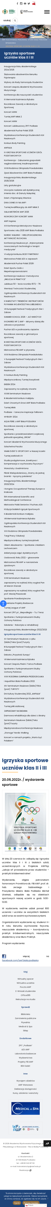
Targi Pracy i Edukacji (14, 535)
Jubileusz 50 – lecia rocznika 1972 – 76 (22, 284)
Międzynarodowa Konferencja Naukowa (23, 728)
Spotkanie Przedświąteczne (17, 598)
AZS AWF (25, 1049)
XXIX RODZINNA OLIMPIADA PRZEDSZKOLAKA (24, 676)
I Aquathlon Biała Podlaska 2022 (19, 681)
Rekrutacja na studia (25, 999)
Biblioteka (25, 1014)
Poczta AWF (25, 987)
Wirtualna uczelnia (25, 983)
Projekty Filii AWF (25, 1061)
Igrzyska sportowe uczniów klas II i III (22, 634)
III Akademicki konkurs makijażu (19, 398)
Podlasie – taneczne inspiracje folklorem (23, 412)
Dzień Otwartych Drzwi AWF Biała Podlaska (24, 403)
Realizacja (24, 1170)
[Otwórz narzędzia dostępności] (3, 603)
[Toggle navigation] (47, 12)
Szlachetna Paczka (13, 446)
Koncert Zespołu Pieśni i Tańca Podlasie (23, 664)
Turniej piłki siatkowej (14, 706)
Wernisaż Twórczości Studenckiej (20, 288)
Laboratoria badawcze (25, 1053)
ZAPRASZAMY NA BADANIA (15, 711)
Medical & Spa (25, 1026)
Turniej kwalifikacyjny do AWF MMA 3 (21, 207)
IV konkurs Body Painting (15, 375)
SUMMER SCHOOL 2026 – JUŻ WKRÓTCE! (22, 317)
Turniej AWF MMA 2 (13, 116)
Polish (30, 1205)
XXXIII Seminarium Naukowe (17, 393)
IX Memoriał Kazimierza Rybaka (19, 99)
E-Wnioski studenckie (26, 991)
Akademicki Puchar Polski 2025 (18, 130)
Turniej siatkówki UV (13, 455)
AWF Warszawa (25, 1085)
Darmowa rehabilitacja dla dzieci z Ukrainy (24, 715)
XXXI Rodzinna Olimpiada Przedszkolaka (23, 354)
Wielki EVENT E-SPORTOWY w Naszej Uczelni (24, 451)
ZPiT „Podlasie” (25, 1045)
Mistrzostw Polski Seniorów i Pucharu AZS (23, 504)
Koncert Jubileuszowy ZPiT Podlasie (21, 126)
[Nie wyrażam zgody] (47, 1198)
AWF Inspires (10, 221)
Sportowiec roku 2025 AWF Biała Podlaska (24, 230)
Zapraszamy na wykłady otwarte (20, 389)
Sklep (25, 1030)
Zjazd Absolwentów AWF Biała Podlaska (23, 172)
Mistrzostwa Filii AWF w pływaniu (19, 350)
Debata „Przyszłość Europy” (17, 654)
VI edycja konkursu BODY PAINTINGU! (21, 254)
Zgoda (17, 1203)
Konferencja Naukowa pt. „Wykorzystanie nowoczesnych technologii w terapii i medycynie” (24, 246)
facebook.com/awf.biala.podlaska (20, 960)
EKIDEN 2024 (9, 384)
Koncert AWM (10, 112)
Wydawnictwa (25, 1057)
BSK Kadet (25, 1066)
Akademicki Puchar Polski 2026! (19, 263)
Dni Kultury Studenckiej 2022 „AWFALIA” (22, 693)
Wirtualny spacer (26, 979)
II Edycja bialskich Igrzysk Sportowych (22, 509)
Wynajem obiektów (25, 1080)
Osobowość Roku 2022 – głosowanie (21, 557)
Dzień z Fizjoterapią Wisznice (17, 198)
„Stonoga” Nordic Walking (16, 732)
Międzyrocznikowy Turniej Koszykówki (21, 379)
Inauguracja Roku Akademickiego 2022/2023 (25, 629)
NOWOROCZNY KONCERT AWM (18, 216)
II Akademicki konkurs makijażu (18, 514)
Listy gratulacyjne (12, 185)
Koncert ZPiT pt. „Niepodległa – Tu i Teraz (24, 612)
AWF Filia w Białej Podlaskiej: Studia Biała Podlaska (24, 40)
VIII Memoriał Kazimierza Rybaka (19, 518)
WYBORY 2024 (11, 416)
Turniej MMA (10, 407)
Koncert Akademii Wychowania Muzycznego (25, 442)
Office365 (25, 995)
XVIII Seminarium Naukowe (17, 578)
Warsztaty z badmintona (16, 468)
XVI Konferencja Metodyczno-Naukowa (23, 225)
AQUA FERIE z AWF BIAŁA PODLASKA (20, 421)
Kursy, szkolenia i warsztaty (25, 1093)
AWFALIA (8, 147)
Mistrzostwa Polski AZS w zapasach (21, 258)
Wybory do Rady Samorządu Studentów (23, 82)
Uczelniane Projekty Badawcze (18, 603)
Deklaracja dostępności (25, 1089)
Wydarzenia (11, 43)
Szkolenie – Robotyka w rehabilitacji (21, 625)
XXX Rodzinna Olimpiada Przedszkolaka (23, 531)
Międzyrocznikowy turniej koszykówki (21, 540)
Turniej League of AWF (14, 607)
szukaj (7, 20)
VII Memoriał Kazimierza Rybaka (19, 659)
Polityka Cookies (31, 1203)
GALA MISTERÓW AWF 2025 (16, 212)
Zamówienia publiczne (25, 1018)
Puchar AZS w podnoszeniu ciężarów (21, 329)
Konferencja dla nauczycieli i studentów (23, 94)
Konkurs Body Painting (14, 143)
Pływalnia (25, 1022)
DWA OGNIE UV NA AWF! (15, 202)
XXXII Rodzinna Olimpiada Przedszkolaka (23, 168)
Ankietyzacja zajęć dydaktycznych (21, 553)
